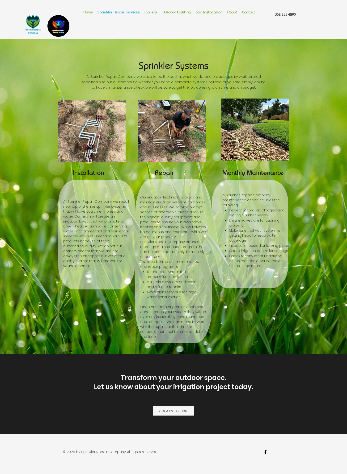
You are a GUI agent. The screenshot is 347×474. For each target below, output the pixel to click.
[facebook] (265, 452)
